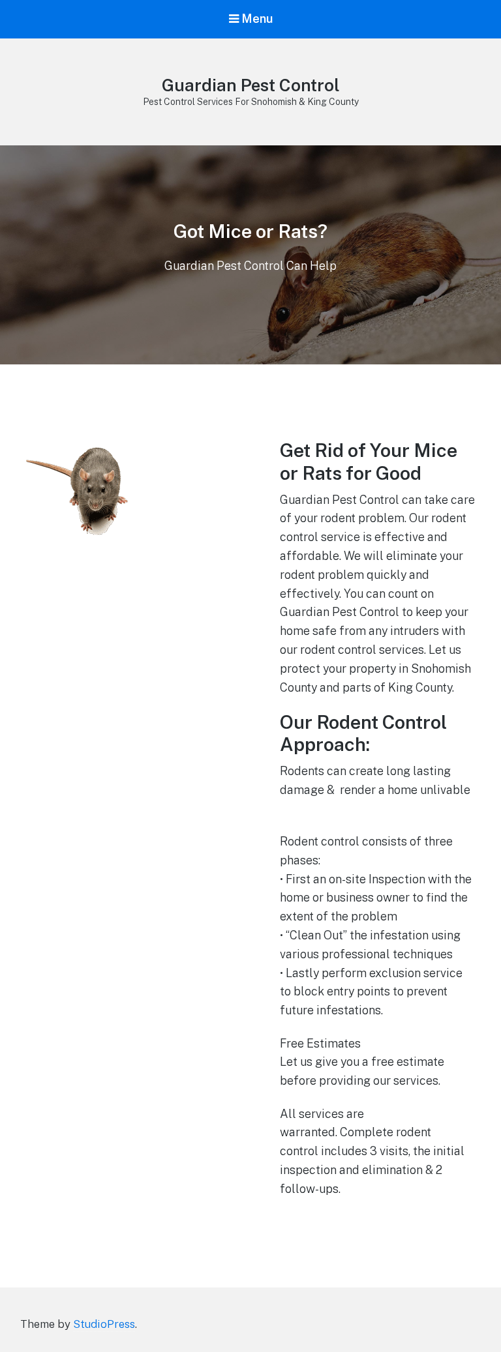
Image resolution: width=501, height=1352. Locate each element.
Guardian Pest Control (251, 85)
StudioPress (104, 1323)
